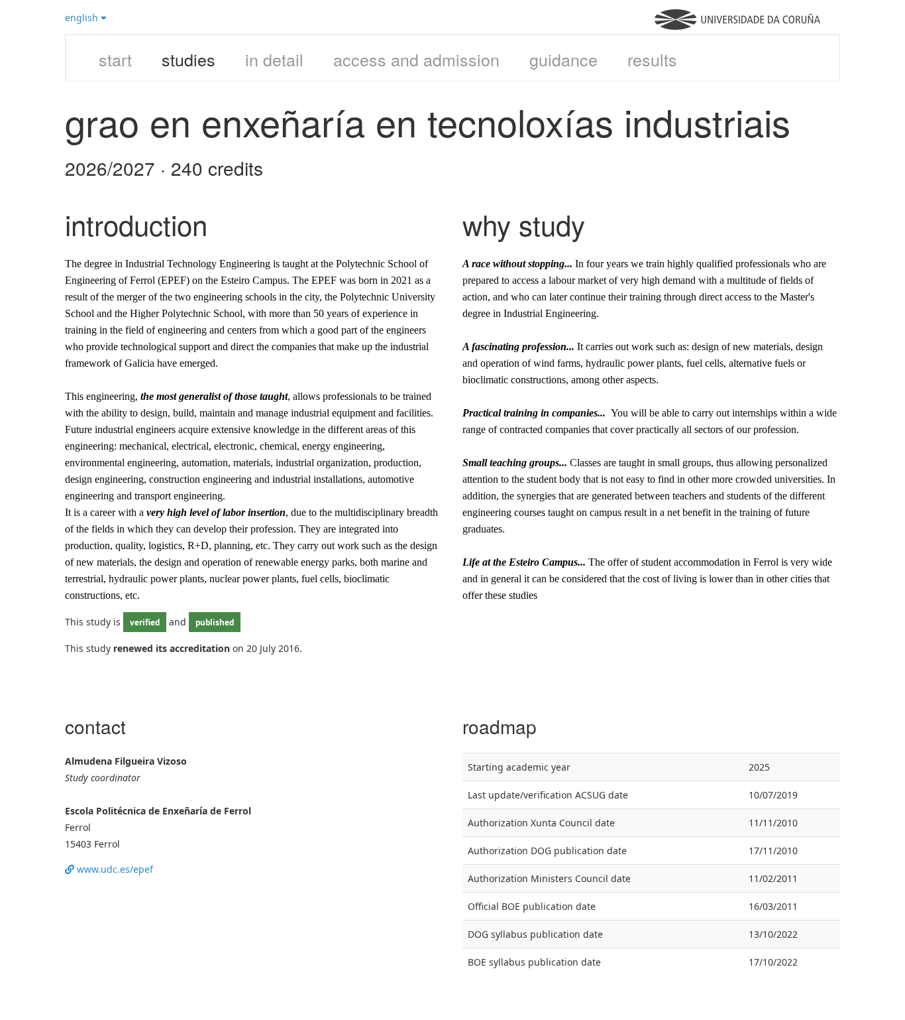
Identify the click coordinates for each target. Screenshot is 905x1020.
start (115, 59)
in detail (274, 59)
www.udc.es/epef (113, 869)
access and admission (416, 59)
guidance (563, 59)
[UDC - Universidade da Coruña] (737, 26)
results (652, 59)
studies (188, 59)
